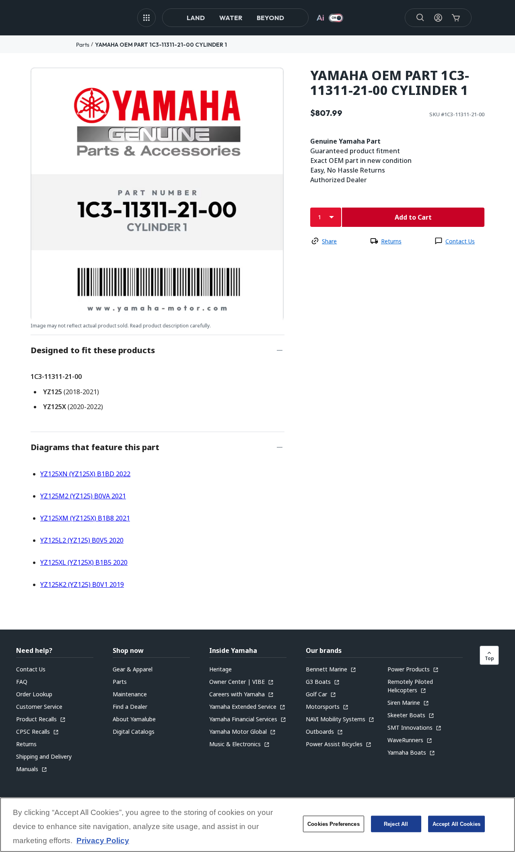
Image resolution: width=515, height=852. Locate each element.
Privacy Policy (102, 841)
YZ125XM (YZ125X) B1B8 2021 (85, 518)
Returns (391, 241)
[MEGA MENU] (146, 17)
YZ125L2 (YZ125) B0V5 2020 (82, 540)
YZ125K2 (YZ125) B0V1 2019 (82, 584)
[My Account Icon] (438, 18)
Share (329, 241)
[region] (257, 824)
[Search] (420, 18)
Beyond (270, 18)
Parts (82, 44)
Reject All (396, 824)
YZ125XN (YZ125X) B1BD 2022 (85, 473)
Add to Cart (413, 217)
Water (230, 18)
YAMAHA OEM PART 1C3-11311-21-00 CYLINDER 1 (161, 44)
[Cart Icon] (456, 18)
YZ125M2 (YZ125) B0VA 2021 (83, 496)
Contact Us (460, 241)
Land (196, 18)
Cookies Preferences (333, 824)
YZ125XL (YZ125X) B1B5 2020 (84, 562)
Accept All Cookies (456, 824)
